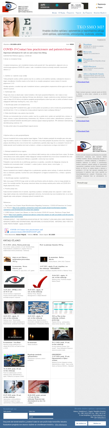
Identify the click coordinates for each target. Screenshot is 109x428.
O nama (62, 13)
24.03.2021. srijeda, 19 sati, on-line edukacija (11, 317)
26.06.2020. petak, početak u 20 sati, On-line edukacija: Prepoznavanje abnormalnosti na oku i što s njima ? (37, 399)
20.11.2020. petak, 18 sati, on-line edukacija (61, 343)
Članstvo (70, 13)
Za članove (87, 13)
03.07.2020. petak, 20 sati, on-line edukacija (12, 396)
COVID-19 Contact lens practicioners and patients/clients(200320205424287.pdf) (26, 230)
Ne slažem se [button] (81, 423)
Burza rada (87, 51)
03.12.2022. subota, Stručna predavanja (16, 245)
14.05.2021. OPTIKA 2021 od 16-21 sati (12, 291)
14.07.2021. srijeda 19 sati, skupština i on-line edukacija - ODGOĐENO (54, 267)
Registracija (102, 4)
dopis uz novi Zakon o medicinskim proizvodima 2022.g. (21, 259)
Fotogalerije (88, 59)
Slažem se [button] (97, 423)
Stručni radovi (100, 13)
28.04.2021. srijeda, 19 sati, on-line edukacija (59, 276)
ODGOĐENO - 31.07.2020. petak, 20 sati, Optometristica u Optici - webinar (61, 357)
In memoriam (32, 342)
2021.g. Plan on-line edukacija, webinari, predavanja (58, 318)
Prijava (100, 7)
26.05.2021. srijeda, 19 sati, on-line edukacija (35, 291)
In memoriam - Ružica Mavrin (56, 258)
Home (54, 13)
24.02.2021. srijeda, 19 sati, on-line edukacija (35, 317)
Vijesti (78, 13)
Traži (102, 186)
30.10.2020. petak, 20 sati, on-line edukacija (12, 370)
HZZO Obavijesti (89, 66)
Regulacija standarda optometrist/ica (34, 355)
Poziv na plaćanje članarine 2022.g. (52, 245)
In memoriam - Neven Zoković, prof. (19, 267)
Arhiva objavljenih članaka (93, 74)
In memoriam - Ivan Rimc (12, 342)
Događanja (87, 44)
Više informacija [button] (61, 425)
